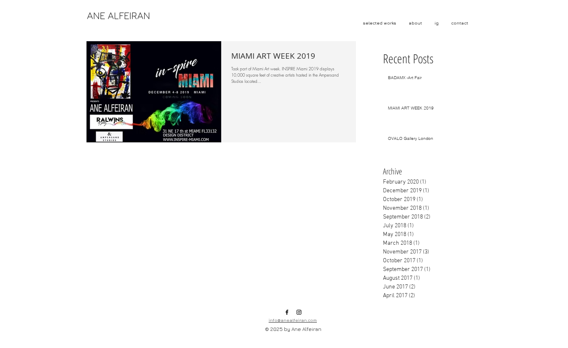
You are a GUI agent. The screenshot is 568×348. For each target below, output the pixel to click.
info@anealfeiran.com (293, 320)
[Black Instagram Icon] (299, 312)
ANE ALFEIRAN (118, 15)
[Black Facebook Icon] (287, 312)
